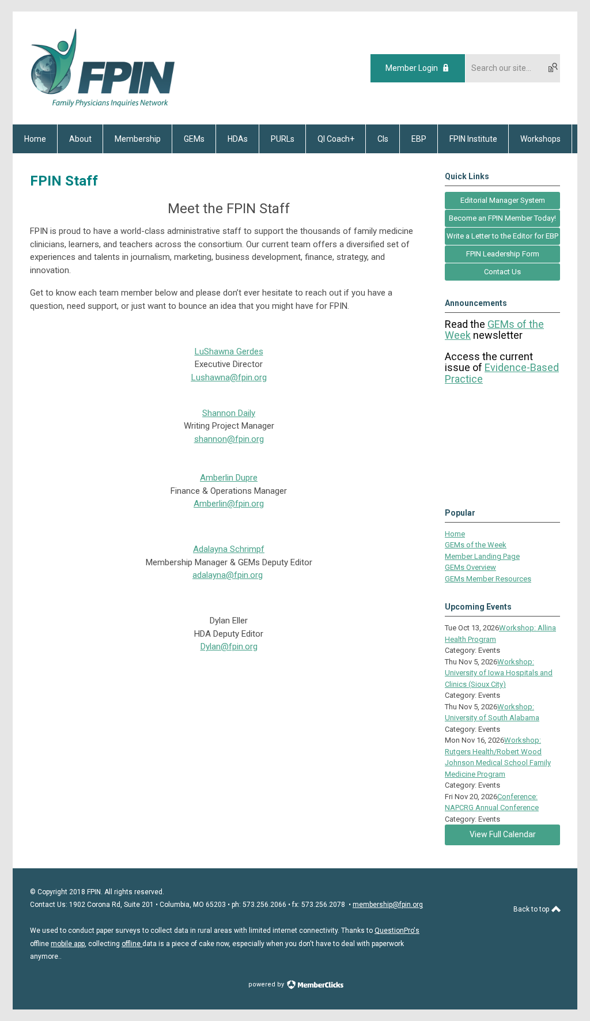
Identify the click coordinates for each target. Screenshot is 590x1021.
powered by (267, 984)
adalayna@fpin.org (227, 575)
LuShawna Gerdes (229, 351)
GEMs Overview (470, 567)
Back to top (532, 909)
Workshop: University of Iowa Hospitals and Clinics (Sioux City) (499, 673)
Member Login (411, 68)
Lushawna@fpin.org (229, 377)
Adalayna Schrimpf (228, 549)
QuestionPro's (397, 931)
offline (132, 944)
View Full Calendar (503, 834)
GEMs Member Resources (488, 578)
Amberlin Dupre (229, 477)
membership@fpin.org (388, 905)
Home (455, 534)
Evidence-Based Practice (502, 373)
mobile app (68, 944)
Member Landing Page (482, 556)
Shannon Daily (228, 413)
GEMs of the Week (475, 544)
